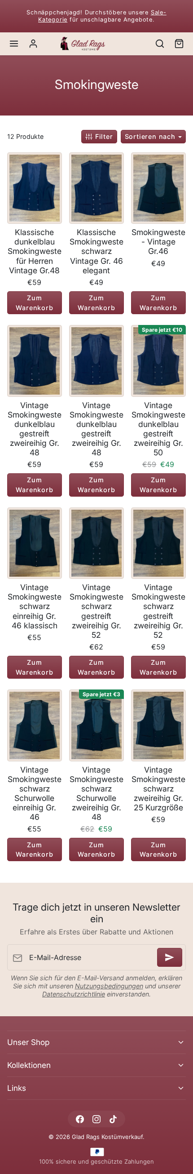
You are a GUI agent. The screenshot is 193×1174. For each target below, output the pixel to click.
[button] (14, 43)
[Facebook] (79, 1119)
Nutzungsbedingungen (109, 986)
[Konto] (33, 43)
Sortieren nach (151, 136)
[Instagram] (96, 1119)
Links (16, 1088)
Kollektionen (29, 1065)
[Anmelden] (169, 957)
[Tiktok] (113, 1119)
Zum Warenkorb (34, 302)
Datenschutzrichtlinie (73, 994)
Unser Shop (28, 1042)
